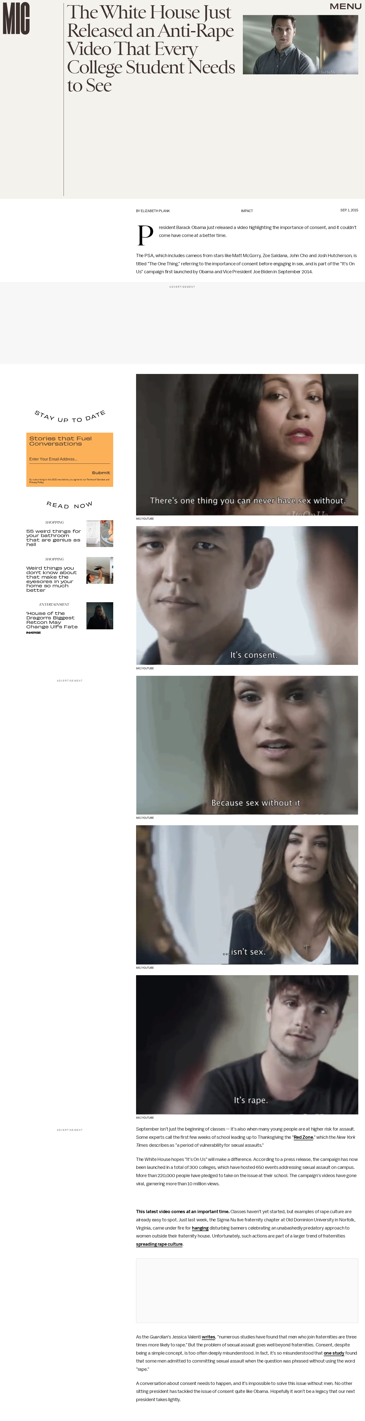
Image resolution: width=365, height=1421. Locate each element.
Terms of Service (96, 479)
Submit (101, 472)
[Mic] (16, 18)
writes (208, 1336)
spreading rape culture (159, 1244)
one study (334, 1353)
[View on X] (247, 1291)
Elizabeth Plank (155, 211)
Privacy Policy (36, 482)
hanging (200, 1228)
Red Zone (303, 1137)
